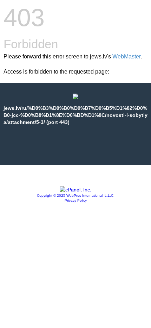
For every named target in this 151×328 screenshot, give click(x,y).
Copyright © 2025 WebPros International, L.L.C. (75, 195)
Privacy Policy (76, 200)
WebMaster (126, 56)
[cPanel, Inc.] (75, 190)
